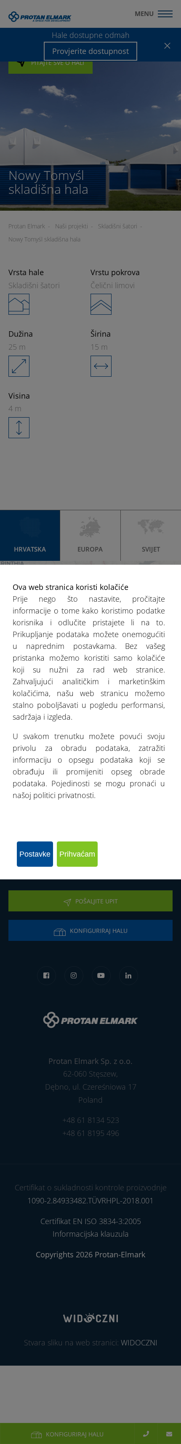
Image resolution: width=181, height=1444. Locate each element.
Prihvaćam (77, 854)
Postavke (35, 854)
